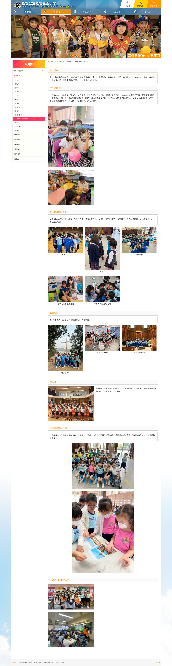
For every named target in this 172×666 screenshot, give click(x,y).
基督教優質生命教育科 (22, 119)
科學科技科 (18, 107)
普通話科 (18, 126)
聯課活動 (17, 135)
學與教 (57, 11)
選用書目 (17, 154)
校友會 (147, 11)
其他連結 (17, 159)
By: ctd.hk (157, 662)
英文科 (17, 84)
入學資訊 (127, 6)
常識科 (17, 92)
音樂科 (17, 111)
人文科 (17, 95)
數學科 (17, 88)
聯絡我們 (140, 6)
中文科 (17, 80)
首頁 (51, 62)
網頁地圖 (153, 6)
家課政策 (17, 139)
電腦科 (17, 103)
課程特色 (68, 62)
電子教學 (17, 149)
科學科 (17, 99)
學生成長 (87, 11)
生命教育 (17, 144)
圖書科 (17, 122)
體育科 (17, 130)
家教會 (117, 11)
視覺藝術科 (18, 115)
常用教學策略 (18, 71)
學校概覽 (27, 11)
